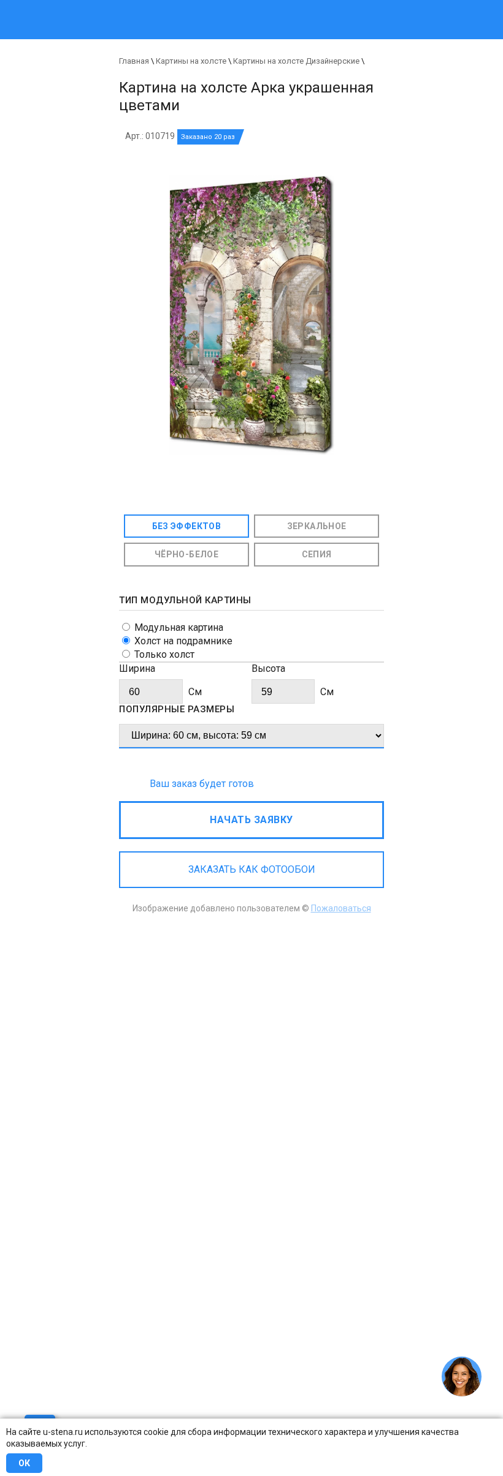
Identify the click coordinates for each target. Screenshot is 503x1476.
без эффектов (186, 526)
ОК (24, 1463)
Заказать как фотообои (251, 869)
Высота (268, 668)
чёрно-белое (186, 554)
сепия (317, 554)
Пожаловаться (341, 908)
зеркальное (317, 526)
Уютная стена (201, 6)
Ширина (137, 668)
